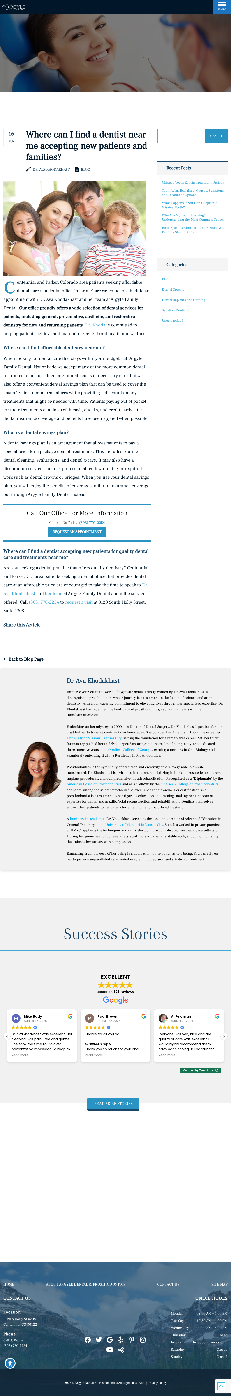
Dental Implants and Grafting (183, 300)
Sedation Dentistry (176, 310)
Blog (85, 169)
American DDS (184, 732)
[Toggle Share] (121, 1350)
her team (53, 594)
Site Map (219, 1284)
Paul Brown (34, 1016)
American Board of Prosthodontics (94, 784)
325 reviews (123, 991)
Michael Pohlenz (185, 1016)
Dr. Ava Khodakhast (51, 169)
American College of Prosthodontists (189, 784)
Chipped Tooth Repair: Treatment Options (193, 182)
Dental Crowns (173, 289)
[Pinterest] (132, 1340)
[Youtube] (110, 1350)
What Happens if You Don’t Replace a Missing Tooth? (189, 205)
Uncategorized (172, 321)
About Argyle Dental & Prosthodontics (85, 1284)
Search (217, 136)
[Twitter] (99, 1340)
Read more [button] (20, 1055)
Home (8, 1284)
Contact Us (168, 1284)
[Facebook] (88, 1340)
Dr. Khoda (95, 325)
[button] (224, 1036)
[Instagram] (143, 1340)
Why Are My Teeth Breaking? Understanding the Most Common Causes (193, 217)
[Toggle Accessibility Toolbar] (10, 1363)
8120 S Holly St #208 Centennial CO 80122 (20, 1322)
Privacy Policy (157, 1383)
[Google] (110, 1340)
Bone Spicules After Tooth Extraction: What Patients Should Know (194, 230)
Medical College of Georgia (130, 749)
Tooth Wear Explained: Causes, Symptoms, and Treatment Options (193, 192)
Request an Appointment (77, 531)
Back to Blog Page (25, 659)
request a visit (79, 602)
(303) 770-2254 (92, 522)
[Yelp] (121, 1340)
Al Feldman (107, 1016)
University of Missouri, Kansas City (94, 738)
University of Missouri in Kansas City (134, 824)
